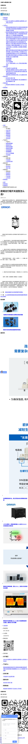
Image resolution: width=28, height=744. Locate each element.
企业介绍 (8, 21)
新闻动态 (5, 83)
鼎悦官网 (5, 17)
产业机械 (15, 71)
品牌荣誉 (17, 21)
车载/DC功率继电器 (19, 33)
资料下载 (13, 78)
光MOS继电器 (9, 61)
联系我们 (5, 87)
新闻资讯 (13, 84)
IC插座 (12, 45)
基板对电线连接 (18, 43)
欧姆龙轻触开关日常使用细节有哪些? (14, 292)
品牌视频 (22, 21)
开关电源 (12, 30)
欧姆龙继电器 (9, 27)
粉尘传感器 (19, 55)
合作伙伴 (10, 22)
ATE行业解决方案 (22, 74)
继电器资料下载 (17, 79)
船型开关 (19, 38)
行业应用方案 (14, 68)
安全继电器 (21, 32)
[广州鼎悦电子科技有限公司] (5, 15)
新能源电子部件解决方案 (12, 74)
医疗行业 (10, 71)
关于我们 (5, 19)
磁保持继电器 (9, 32)
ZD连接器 (19, 46)
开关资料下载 (9, 79)
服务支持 (5, 76)
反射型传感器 (17, 50)
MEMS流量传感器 (14, 56)
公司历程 (8, 136)
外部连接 (8, 45)
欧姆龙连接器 (21, 27)
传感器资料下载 (11, 81)
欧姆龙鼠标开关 (14, 42)
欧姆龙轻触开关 (13, 38)
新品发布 (8, 84)
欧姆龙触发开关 (22, 42)
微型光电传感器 (10, 50)
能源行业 (22, 69)
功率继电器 (11, 33)
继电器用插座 (20, 35)
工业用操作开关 (12, 40)
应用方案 (5, 66)
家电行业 (17, 69)
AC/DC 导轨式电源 (20, 63)
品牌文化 (13, 21)
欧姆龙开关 (15, 27)
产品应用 (8, 68)
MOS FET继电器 (12, 35)
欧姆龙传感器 (9, 148)
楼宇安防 (20, 71)
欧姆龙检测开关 (18, 37)
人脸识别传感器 (14, 51)
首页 (4, 125)
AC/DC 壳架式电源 (10, 63)
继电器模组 (19, 28)
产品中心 (5, 25)
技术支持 (8, 78)
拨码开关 (23, 40)
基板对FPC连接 (10, 43)
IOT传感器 (21, 51)
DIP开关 (18, 40)
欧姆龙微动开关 (10, 37)
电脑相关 (13, 69)
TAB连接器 (14, 46)
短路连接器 (17, 45)
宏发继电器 (13, 28)
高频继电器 (15, 32)
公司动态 (22, 84)
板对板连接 (24, 43)
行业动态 (17, 84)
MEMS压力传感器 (19, 53)
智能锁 (24, 71)
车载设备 (8, 69)
